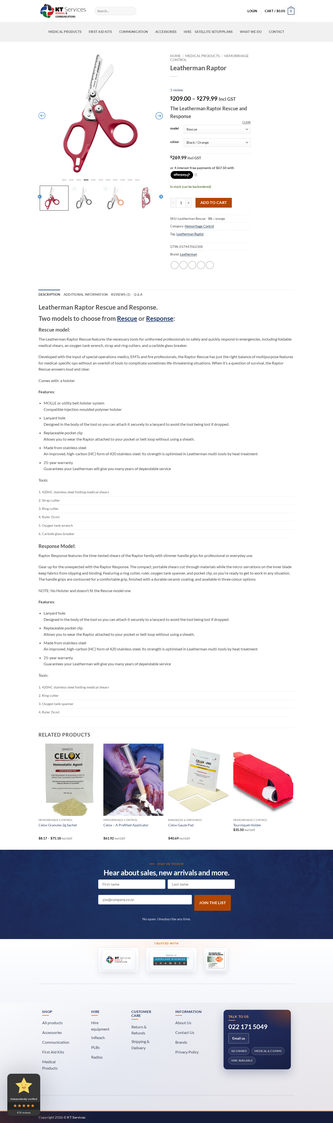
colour (174, 142)
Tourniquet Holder (247, 825)
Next (161, 196)
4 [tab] (86, 182)
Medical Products (65, 32)
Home (175, 56)
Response (159, 318)
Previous (40, 196)
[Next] (293, 796)
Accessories (166, 32)
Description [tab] (49, 294)
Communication (133, 32)
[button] (252, 11)
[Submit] (131, 11)
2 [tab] (72, 182)
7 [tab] (108, 182)
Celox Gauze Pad (181, 825)
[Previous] (38, 796)
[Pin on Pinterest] (201, 265)
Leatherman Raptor (190, 234)
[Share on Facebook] (175, 265)
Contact (276, 32)
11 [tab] (138, 182)
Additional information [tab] (86, 294)
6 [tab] (101, 182)
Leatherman (188, 254)
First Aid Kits (100, 32)
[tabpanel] (101, 113)
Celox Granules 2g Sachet (58, 825)
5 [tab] (94, 182)
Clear (246, 122)
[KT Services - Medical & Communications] (63, 11)
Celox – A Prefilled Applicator (126, 825)
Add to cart (213, 202)
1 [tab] (65, 182)
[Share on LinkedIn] (210, 265)
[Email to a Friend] (192, 265)
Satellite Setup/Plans (214, 32)
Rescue (127, 318)
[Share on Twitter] (183, 265)
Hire (187, 32)
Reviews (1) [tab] (120, 294)
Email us (238, 1038)
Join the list (212, 902)
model (174, 128)
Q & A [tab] (138, 294)
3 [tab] (79, 182)
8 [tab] (116, 182)
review (176, 90)
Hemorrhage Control (199, 226)
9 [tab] (123, 182)
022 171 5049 (247, 1027)
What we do (251, 32)
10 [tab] (130, 182)
